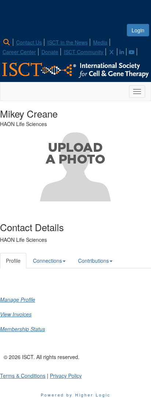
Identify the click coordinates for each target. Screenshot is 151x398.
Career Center (19, 51)
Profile (13, 260)
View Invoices (16, 314)
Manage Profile (17, 299)
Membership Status (22, 329)
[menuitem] (8, 41)
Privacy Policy (66, 375)
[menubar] (75, 45)
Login (138, 30)
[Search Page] (7, 42)
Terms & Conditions (22, 375)
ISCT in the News (67, 42)
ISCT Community (83, 51)
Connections (47, 260)
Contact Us (29, 42)
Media (100, 42)
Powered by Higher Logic (76, 395)
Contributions (93, 260)
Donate (49, 51)
